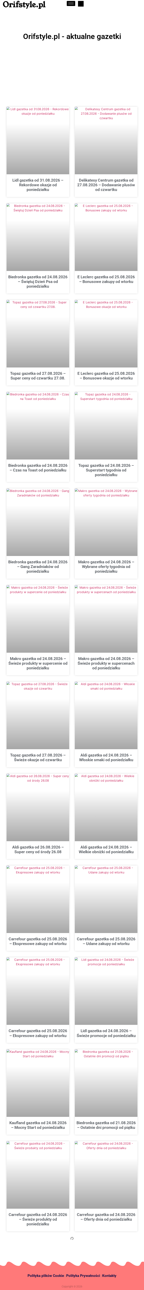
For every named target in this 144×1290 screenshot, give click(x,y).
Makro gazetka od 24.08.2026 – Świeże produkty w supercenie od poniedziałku (38, 663)
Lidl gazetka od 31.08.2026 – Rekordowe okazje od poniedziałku (37, 185)
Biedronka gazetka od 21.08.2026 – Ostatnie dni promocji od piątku (106, 1125)
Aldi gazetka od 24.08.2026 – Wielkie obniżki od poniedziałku (106, 849)
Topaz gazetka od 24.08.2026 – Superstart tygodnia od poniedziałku (106, 470)
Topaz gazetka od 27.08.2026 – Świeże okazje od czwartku (38, 757)
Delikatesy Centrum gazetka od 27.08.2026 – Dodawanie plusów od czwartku (106, 185)
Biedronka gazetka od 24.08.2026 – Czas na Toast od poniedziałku (38, 467)
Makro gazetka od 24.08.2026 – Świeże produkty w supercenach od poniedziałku (106, 663)
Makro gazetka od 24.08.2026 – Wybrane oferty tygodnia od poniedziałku (106, 567)
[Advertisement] (72, 70)
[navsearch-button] (81, 4)
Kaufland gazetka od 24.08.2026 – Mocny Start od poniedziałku (38, 1125)
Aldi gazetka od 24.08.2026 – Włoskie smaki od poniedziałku (106, 757)
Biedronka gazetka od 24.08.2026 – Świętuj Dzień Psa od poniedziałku (38, 282)
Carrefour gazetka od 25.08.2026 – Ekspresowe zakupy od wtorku (38, 941)
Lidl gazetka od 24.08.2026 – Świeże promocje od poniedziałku (106, 1033)
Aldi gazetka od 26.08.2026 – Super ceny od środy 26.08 (38, 849)
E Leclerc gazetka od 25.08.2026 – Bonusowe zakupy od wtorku (106, 279)
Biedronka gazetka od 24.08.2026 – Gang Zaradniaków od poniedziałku (38, 567)
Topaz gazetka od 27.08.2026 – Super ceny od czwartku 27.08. (38, 375)
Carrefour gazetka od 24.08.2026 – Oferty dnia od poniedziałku (106, 1217)
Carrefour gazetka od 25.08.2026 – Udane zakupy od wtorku (106, 941)
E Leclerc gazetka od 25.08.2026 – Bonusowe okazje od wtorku (106, 375)
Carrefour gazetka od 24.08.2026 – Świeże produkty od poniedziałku (38, 1219)
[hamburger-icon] (71, 3)
